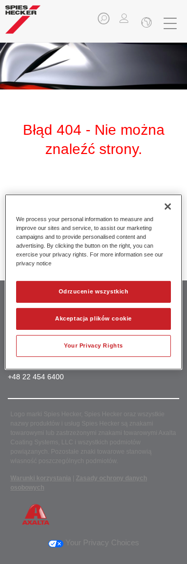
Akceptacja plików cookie (93, 318)
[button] (104, 21)
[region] (93, 282)
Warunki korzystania (40, 478)
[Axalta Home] (23, 23)
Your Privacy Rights (93, 345)
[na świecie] (145, 23)
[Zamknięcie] (167, 206)
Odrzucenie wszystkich (94, 291)
